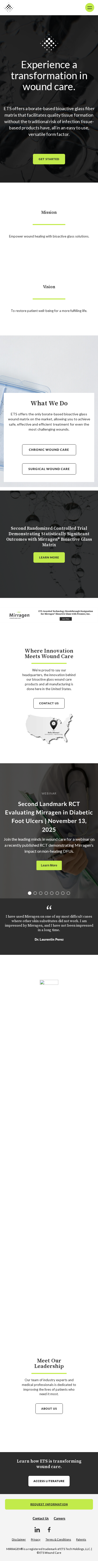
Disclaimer (19, 1539)
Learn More (49, 557)
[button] (29, 893)
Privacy (35, 1539)
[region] (49, 830)
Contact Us (49, 703)
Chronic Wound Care (49, 450)
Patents (81, 1539)
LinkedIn (37, 1530)
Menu (89, 7)
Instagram (61, 1530)
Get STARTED (49, 159)
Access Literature (49, 1481)
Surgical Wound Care (49, 469)
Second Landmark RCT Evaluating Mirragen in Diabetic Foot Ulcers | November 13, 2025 (49, 816)
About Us (49, 1408)
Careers (59, 1518)
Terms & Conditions (58, 1539)
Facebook (49, 1530)
